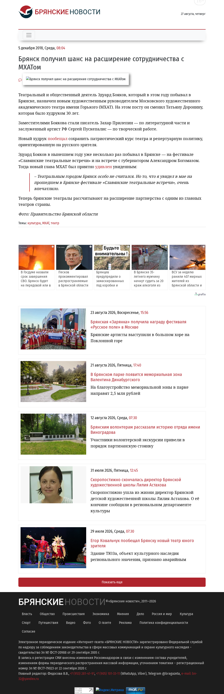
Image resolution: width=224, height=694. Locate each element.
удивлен (103, 166)
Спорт (26, 623)
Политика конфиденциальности (164, 623)
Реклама (125, 623)
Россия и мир (162, 614)
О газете (105, 623)
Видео (70, 623)
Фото (87, 623)
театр (55, 223)
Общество (47, 614)
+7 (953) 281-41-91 (82, 673)
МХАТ (45, 223)
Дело (140, 614)
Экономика (101, 614)
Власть (27, 614)
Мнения (123, 614)
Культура (186, 614)
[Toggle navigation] (29, 35)
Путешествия (48, 623)
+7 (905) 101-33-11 (108, 673)
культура (34, 223)
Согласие (28, 631)
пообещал (57, 138)
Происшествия (74, 614)
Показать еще (112, 582)
